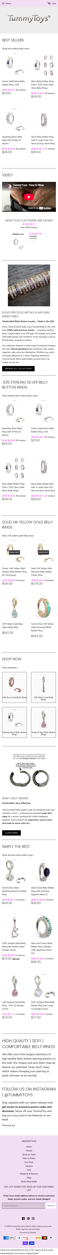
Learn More (11, 833)
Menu (8, 3)
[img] (43, 233)
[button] (8, 90)
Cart (53, 3)
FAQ (29, 1170)
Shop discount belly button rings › (18, 855)
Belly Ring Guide (29, 1181)
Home (29, 1146)
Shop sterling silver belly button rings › (20, 395)
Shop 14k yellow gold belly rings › (18, 535)
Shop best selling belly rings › (16, 48)
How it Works (29, 1158)
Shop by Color (29, 1154)
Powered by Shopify (28, 1232)
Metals (29, 1150)
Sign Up (50, 1206)
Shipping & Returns (29, 1173)
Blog (29, 1177)
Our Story (29, 1162)
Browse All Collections (18, 369)
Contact (29, 1166)
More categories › (10, 667)
